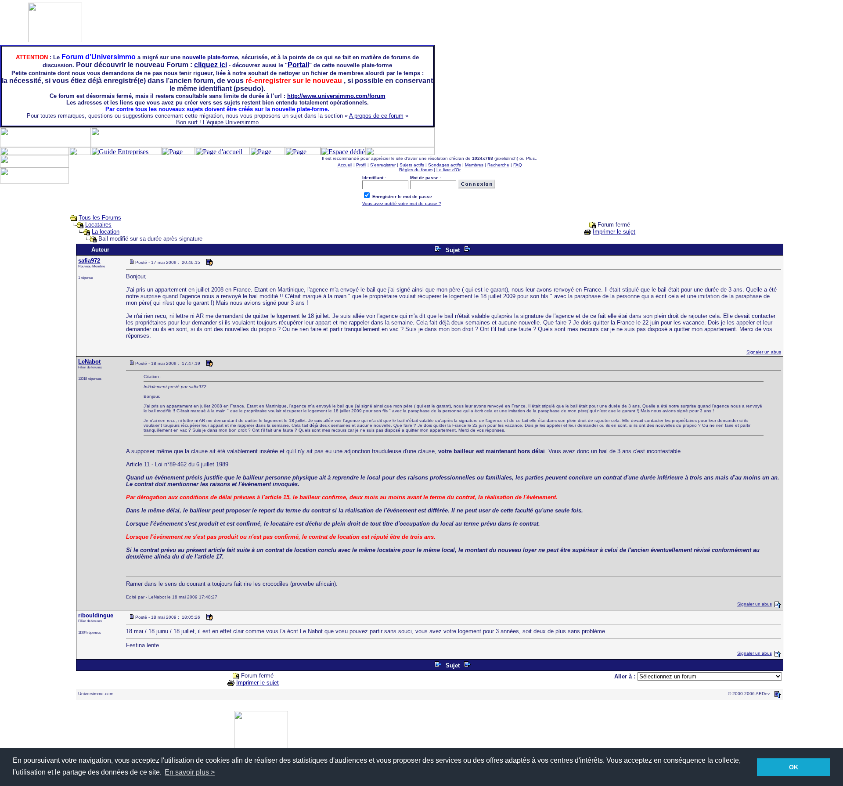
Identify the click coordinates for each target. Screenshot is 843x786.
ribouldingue (95, 615)
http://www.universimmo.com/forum (336, 96)
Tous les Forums (100, 217)
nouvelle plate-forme (210, 57)
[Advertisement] (816, 175)
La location (105, 231)
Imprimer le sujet (614, 231)
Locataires (98, 224)
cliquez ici (210, 65)
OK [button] (793, 767)
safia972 (89, 260)
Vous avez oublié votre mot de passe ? (401, 203)
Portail (298, 65)
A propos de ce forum (376, 115)
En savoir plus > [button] (190, 772)
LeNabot (89, 361)
